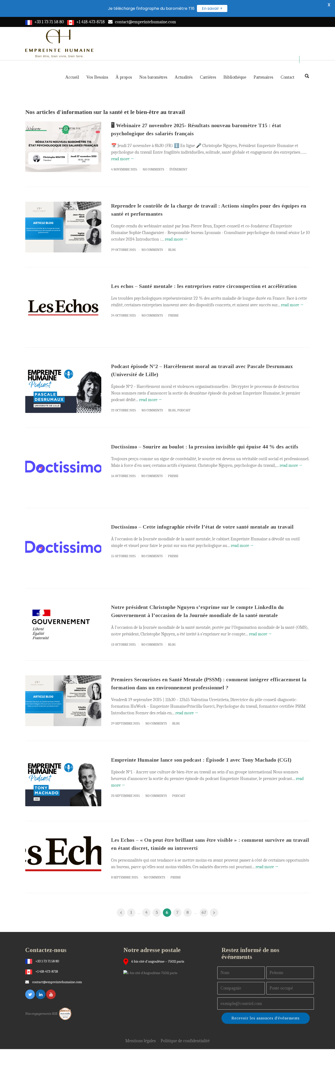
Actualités (184, 77)
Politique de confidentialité (185, 1040)
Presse (173, 315)
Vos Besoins (97, 77)
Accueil (72, 77)
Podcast (184, 410)
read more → (122, 158)
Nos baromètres (153, 77)
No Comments (153, 169)
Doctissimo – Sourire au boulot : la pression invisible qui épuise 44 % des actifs (204, 447)
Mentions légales (140, 1040)
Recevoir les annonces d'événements (266, 1018)
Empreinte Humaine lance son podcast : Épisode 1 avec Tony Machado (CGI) (201, 760)
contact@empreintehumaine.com (145, 22)
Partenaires (263, 77)
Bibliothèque (234, 77)
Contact (287, 77)
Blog (172, 250)
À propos (124, 77)
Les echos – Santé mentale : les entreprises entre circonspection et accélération (203, 286)
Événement (178, 169)
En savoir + (212, 8)
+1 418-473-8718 (90, 22)
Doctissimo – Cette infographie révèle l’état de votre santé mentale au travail (202, 527)
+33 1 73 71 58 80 (49, 22)
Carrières (208, 77)
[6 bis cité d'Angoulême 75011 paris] (151, 972)
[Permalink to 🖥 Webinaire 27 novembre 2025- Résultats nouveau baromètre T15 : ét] (63, 146)
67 (204, 912)
